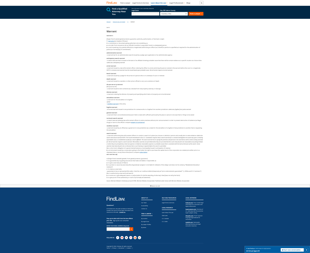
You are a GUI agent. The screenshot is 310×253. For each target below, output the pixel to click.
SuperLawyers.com (191, 209)
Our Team (144, 202)
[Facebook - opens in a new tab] (117, 237)
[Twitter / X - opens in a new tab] (126, 237)
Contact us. (122, 212)
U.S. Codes (165, 221)
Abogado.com (189, 216)
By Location (144, 218)
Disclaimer (121, 248)
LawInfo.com (189, 222)
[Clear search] (186, 14)
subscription (143, 152)
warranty (111, 41)
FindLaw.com (189, 202)
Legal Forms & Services (168, 202)
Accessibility (144, 205)
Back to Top (156, 186)
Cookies (129, 248)
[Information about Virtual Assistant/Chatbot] (258, 251)
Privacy (114, 248)
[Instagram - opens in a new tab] (130, 237)
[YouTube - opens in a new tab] (122, 237)
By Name (143, 227)
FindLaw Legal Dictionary (119, 22)
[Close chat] (306, 250)
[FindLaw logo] (113, 3)
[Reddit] (135, 237)
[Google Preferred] (139, 237)
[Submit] (131, 229)
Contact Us (144, 208)
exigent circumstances (138, 122)
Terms (108, 248)
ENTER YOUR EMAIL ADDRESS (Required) (118, 226)
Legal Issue (135, 10)
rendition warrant (113, 104)
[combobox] (145, 14)
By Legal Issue (145, 221)
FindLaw (109, 22)
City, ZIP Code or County (167, 10)
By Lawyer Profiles (146, 224)
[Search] (201, 3)
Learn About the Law (167, 212)
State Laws (165, 215)
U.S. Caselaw (165, 218)
